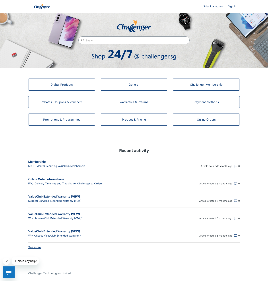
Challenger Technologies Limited (49, 273)
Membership (37, 161)
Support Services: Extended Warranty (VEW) (54, 200)
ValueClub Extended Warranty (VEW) (54, 196)
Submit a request (213, 6)
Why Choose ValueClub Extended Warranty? (54, 235)
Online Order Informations (46, 179)
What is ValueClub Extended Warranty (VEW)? (55, 218)
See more (34, 247)
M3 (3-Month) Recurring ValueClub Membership (56, 165)
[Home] (41, 6)
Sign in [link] (232, 6)
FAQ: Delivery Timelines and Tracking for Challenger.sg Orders (65, 183)
